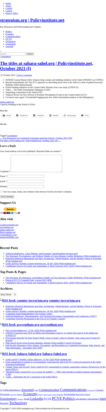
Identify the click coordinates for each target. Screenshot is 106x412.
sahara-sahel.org (7, 102)
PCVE (57, 398)
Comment (5, 171)
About (8, 6)
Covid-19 (13, 394)
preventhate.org (7, 227)
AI (1, 390)
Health (27, 399)
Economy (10, 34)
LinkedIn (36, 398)
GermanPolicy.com (8, 235)
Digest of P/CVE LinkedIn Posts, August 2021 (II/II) (29, 280)
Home (8, 3)
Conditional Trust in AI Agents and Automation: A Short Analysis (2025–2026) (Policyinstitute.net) (49, 266)
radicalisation (81, 399)
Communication (49, 390)
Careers (9, 11)
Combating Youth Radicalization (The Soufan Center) (29, 314)
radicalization (93, 399)
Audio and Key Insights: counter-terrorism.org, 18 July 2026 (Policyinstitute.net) (41, 263)
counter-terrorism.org (9, 225)
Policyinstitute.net (7, 232)
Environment (69, 394)
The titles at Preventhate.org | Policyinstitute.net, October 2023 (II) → (30, 140)
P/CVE (9, 39)
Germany (20, 399)
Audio (36, 390)
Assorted (9, 46)
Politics (9, 31)
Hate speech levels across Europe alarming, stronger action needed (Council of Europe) (43, 343)
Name (3, 176)
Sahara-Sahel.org (54, 354)
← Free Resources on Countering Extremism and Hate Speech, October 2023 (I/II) (36, 138)
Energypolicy (48, 394)
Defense (20, 394)
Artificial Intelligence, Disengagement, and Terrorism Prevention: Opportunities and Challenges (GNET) (51, 316)
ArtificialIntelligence (12, 390)
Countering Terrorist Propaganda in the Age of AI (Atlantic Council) (35, 319)
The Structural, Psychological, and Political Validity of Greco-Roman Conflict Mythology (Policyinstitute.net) (53, 256)
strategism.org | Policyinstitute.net (32, 20)
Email (3, 181)
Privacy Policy (12, 13)
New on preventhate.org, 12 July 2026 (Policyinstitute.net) (31, 330)
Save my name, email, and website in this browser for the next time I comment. (37, 192)
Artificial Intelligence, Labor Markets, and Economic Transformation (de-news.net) (42, 253)
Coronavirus (91, 390)
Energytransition (58, 394)
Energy (40, 394)
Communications (13, 36)
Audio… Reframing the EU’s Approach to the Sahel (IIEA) (31, 377)
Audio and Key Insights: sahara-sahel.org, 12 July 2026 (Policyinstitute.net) (38, 359)
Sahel (102, 398)
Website (3, 186)
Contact (9, 8)
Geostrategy (11, 44)
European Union (83, 394)
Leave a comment (24, 75)
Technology (11, 41)
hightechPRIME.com (9, 237)
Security (4, 403)
